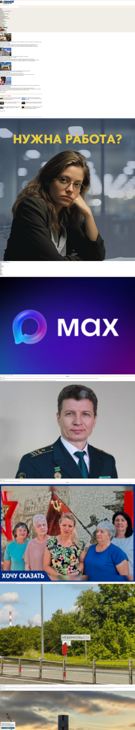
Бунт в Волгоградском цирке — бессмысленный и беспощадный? (9, 378)
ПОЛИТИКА (2, 20)
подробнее (8, 262)
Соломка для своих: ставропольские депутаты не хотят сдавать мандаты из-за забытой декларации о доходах (18, 45)
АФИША (1, 10)
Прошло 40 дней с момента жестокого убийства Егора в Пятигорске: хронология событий (14, 89)
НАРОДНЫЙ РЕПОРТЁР (4, 16)
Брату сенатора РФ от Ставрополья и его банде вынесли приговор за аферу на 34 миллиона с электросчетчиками (37, 378)
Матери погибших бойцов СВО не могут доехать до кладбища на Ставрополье (11, 582)
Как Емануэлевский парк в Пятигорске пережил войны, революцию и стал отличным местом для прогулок (17, 74)
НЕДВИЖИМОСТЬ (3, 17)
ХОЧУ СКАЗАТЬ (2, 25)
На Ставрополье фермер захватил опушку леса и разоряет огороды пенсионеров (83, 582)
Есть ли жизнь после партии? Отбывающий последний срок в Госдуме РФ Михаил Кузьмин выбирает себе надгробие (19, 46)
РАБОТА (5, 27)
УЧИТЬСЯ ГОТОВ (5, 28)
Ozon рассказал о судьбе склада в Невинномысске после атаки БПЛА (47, 380)
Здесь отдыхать (2, 61)
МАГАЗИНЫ (5, 31)
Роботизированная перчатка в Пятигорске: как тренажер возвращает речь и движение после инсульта (33, 483)
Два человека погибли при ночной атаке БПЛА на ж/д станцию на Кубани (10, 481)
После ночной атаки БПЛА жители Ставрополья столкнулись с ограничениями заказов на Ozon (37, 582)
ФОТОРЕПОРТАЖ (3, 23)
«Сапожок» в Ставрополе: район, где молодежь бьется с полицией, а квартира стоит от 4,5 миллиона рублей (17, 60)
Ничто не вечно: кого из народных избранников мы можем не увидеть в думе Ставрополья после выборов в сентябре (19, 44)
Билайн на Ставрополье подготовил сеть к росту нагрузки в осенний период (61, 582)
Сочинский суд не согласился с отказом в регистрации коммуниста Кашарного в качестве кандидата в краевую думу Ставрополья (64, 483)
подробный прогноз (3, 262)
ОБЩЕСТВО (2, 19)
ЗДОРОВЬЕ (2, 12)
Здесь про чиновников (3, 32)
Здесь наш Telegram (3, 90)
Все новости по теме (3, 43)
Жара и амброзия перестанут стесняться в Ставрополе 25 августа (9, 483)
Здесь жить (2, 47)
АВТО (1, 9)
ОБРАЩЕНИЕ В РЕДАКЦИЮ (4, 18)
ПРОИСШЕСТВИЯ (3, 21)
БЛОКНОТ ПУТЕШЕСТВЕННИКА (5, 11)
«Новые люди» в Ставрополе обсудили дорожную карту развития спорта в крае (63, 378)
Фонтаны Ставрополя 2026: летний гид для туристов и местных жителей (11, 73)
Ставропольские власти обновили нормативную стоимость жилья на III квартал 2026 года (86, 378)
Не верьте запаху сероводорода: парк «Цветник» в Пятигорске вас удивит (12, 75)
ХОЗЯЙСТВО (2, 24)
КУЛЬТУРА (1, 14)
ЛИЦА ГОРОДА (2, 15)
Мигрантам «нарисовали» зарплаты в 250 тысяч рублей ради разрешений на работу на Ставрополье (119, 483)
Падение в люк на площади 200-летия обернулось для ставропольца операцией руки (94, 483)
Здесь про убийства (3, 76)
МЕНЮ (1, 8)
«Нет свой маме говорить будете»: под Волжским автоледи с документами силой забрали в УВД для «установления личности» (17, 380)
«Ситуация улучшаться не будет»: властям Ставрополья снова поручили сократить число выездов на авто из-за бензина (110, 582)
